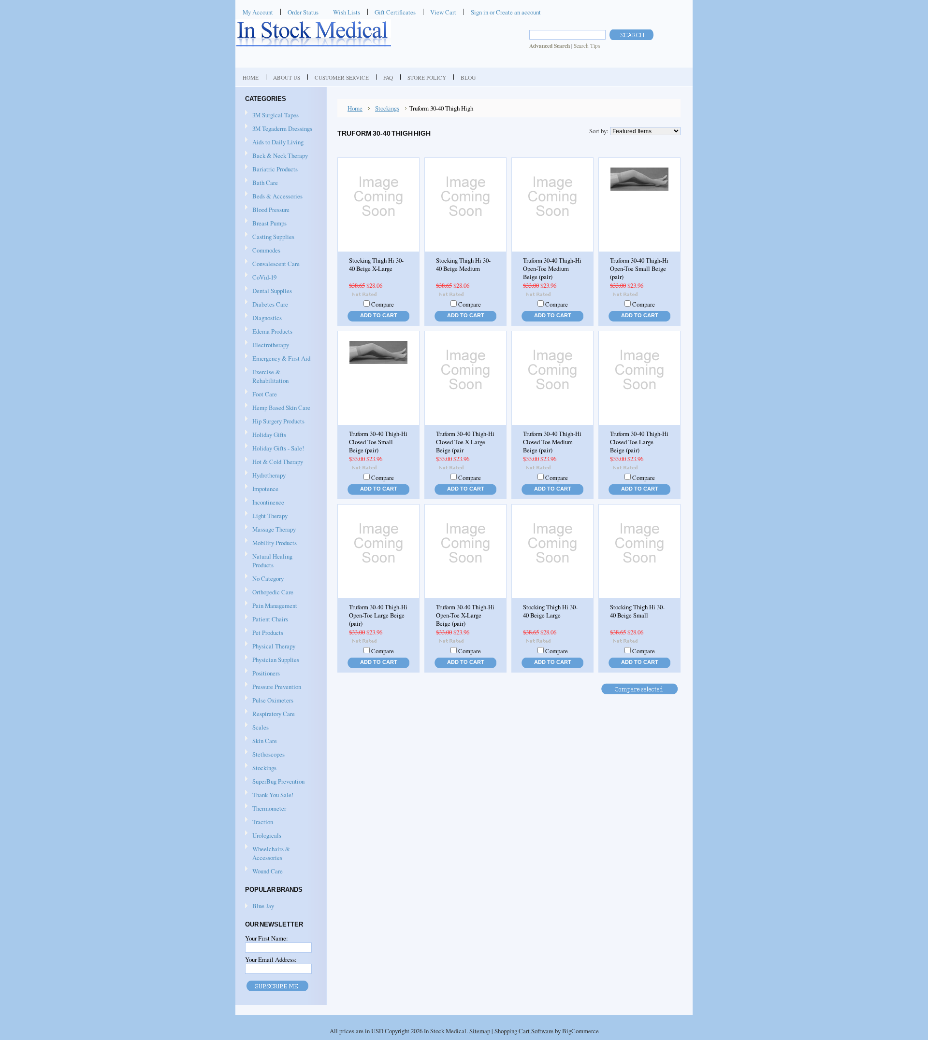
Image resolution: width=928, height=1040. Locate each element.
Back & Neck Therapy (276, 156)
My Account (258, 12)
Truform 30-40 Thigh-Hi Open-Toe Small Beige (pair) (639, 268)
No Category (268, 578)
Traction (259, 822)
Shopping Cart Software (523, 1030)
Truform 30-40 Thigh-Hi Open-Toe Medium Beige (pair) (552, 268)
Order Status (303, 12)
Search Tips (587, 45)
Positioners (262, 673)
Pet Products (267, 632)
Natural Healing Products (272, 560)
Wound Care (264, 871)
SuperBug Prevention (274, 782)
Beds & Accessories (274, 196)
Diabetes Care (266, 304)
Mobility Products (271, 543)
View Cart (443, 12)
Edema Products (268, 332)
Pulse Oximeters (272, 700)
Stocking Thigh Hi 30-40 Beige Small (637, 611)
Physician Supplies (272, 660)
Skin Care (261, 741)
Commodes (262, 250)
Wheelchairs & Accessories (267, 853)
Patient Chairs (266, 619)
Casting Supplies (269, 237)
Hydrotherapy (265, 475)
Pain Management (274, 605)
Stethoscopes (265, 754)
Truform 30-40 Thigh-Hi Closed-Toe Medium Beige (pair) (552, 442)
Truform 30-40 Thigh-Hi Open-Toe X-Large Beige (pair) (465, 615)
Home (355, 108)
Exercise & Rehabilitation (267, 376)
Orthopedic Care (269, 592)
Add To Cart (378, 315)
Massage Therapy (270, 529)
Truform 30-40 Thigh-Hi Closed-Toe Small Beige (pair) (378, 442)
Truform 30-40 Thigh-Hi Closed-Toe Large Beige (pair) (639, 442)
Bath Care (261, 183)
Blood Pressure (267, 210)
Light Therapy (270, 515)
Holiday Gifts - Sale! (278, 448)
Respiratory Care (270, 714)
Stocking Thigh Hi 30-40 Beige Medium (463, 264)
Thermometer (269, 808)
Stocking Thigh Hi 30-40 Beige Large (550, 611)
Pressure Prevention (273, 687)
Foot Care (261, 394)
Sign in (479, 12)
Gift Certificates (395, 12)
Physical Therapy (270, 646)
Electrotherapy (267, 345)
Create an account (518, 12)
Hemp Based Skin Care (281, 407)
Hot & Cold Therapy (274, 462)
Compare (382, 304)
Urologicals (263, 836)
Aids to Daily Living (274, 142)
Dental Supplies (268, 291)
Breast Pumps (266, 223)
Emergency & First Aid (277, 359)
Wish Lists (346, 12)
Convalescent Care (272, 264)
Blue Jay (263, 905)
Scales (257, 727)
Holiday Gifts (265, 435)
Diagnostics (263, 318)
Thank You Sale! (272, 794)
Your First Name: (266, 938)
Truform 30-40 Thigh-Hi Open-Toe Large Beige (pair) (378, 615)
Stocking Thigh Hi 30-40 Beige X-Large (376, 264)
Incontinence (264, 502)
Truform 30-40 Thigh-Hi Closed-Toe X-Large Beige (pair (465, 442)
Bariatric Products (271, 169)
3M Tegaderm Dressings (278, 129)
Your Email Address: (271, 959)
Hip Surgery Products (274, 421)
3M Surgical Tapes (272, 115)
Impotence (261, 489)
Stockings (260, 768)
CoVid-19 (264, 277)
